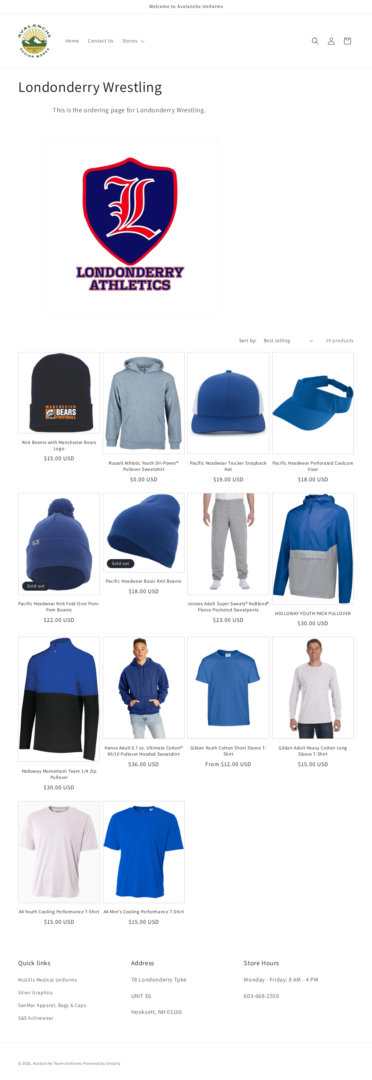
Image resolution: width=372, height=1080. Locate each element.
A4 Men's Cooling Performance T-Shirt (144, 912)
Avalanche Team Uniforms (57, 1063)
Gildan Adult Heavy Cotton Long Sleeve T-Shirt (313, 751)
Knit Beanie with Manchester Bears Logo (59, 446)
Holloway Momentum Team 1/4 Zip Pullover (59, 774)
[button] (132, 40)
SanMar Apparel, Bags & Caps (52, 1005)
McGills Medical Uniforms (47, 979)
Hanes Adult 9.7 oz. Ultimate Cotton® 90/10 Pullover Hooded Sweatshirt (144, 751)
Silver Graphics (35, 992)
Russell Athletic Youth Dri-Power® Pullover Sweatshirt (144, 466)
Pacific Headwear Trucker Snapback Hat (228, 466)
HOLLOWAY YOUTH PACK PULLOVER (313, 613)
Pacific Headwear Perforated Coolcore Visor (312, 466)
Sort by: (247, 340)
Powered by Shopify (102, 1063)
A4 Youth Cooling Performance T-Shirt (59, 912)
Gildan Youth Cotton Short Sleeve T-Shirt (228, 751)
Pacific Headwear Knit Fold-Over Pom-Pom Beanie (59, 607)
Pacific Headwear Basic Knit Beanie (143, 581)
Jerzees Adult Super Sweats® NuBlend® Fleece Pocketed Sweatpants (228, 607)
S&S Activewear (35, 1018)
